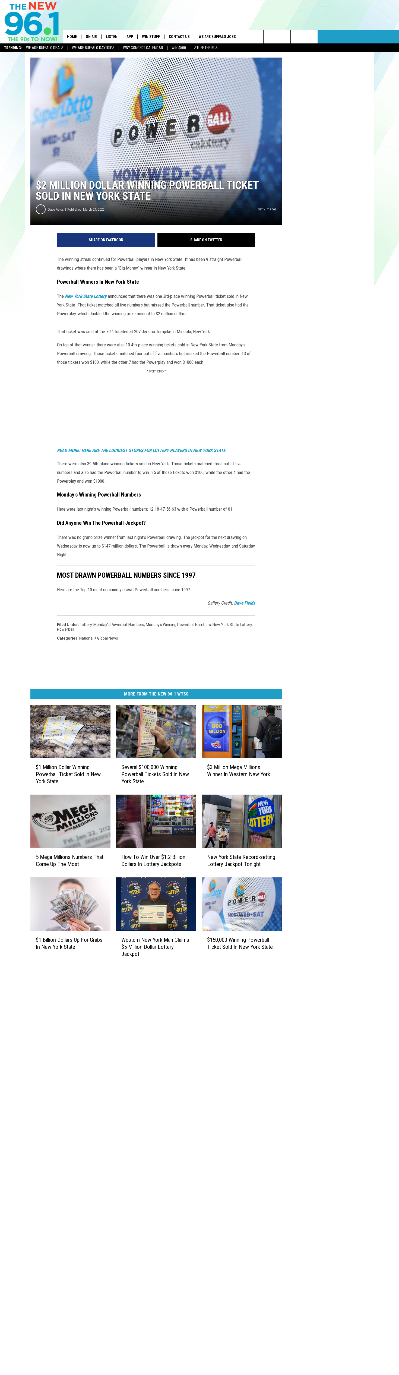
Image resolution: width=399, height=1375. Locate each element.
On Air (91, 36)
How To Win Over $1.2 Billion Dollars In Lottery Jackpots (153, 860)
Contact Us (179, 36)
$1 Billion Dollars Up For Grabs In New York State (69, 943)
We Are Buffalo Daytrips (93, 48)
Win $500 (179, 48)
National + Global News (98, 638)
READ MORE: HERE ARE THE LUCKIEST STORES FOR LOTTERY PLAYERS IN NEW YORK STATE (141, 450)
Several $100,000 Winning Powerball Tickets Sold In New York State (155, 774)
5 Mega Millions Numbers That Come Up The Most (69, 860)
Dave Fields (56, 209)
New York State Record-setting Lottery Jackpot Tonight (241, 860)
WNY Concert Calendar (143, 48)
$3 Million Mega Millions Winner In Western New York (238, 770)
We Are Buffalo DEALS (45, 48)
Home (72, 36)
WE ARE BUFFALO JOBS (217, 36)
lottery (86, 624)
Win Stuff (151, 36)
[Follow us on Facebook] (297, 36)
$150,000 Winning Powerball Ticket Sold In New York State (240, 943)
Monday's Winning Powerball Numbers (178, 624)
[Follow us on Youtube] (311, 36)
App (129, 36)
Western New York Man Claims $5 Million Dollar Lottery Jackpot (155, 947)
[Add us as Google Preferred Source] (283, 36)
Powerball (65, 629)
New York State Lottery (86, 296)
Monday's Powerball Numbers (118, 624)
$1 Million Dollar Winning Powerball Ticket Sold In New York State (68, 774)
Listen (112, 36)
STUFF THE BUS (206, 48)
